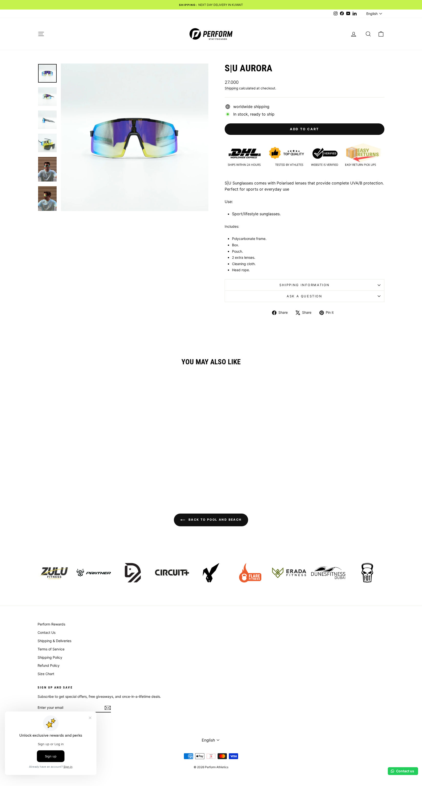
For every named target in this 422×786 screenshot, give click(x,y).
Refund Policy (49, 665)
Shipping (231, 88)
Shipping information (304, 285)
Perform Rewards (51, 624)
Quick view (79, 455)
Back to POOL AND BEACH (214, 519)
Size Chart (46, 674)
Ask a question (304, 296)
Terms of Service (51, 649)
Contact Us (46, 632)
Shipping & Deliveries (54, 641)
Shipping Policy (50, 657)
